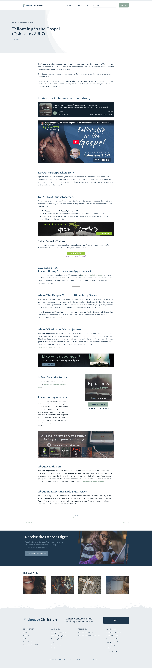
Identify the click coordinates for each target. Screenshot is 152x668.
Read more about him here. (49, 347)
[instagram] (109, 651)
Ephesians (76, 518)
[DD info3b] (40, 617)
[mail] (116, 651)
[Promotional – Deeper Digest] (76, 354)
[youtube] (112, 651)
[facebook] (106, 651)
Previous (28, 523)
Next (125, 523)
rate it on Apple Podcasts (91, 275)
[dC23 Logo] (32, 4)
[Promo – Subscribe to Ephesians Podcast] (98, 373)
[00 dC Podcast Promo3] (76, 431)
